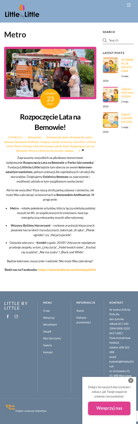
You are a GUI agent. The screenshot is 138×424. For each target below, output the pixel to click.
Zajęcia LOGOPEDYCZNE (127, 117)
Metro (17, 146)
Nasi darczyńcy (52, 338)
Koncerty (66, 141)
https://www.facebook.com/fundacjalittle (67, 270)
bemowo (9, 141)
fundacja (45, 141)
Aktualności (35, 137)
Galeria (47, 345)
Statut (80, 310)
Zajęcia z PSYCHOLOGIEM (127, 92)
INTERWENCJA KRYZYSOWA (127, 65)
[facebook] (7, 315)
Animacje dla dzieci (57, 137)
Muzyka (27, 146)
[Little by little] (22, 18)
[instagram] (16, 315)
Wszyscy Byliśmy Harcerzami (45, 150)
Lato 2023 (79, 141)
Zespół (47, 331)
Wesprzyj (48, 317)
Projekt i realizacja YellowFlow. (31, 410)
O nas (46, 310)
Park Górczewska (43, 146)
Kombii (56, 141)
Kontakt (48, 352)
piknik (58, 146)
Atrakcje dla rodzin (81, 137)
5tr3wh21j (15, 137)
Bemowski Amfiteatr (27, 141)
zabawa (69, 150)
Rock (66, 146)
